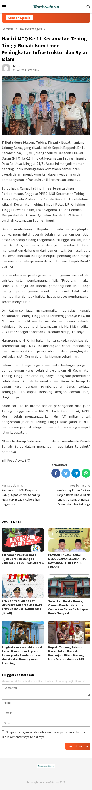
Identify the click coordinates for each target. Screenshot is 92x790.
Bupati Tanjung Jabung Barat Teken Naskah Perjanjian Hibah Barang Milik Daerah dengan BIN (66, 653)
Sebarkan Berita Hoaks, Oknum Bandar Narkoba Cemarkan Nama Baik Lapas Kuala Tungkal (68, 607)
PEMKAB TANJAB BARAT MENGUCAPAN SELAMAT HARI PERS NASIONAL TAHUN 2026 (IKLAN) (22, 607)
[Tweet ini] (65, 473)
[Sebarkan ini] (55, 473)
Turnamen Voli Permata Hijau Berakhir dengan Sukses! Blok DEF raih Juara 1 (23, 559)
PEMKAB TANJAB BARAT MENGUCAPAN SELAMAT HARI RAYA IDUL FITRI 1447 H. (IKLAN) (68, 561)
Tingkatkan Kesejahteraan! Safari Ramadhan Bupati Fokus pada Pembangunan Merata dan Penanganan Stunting (22, 655)
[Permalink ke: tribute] (6, 68)
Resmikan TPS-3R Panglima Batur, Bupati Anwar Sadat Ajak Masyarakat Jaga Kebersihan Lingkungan (22, 494)
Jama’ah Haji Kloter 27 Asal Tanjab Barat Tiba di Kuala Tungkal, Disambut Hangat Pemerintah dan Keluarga (72, 494)
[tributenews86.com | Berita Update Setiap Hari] (46, 6)
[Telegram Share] (75, 473)
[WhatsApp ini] (86, 473)
